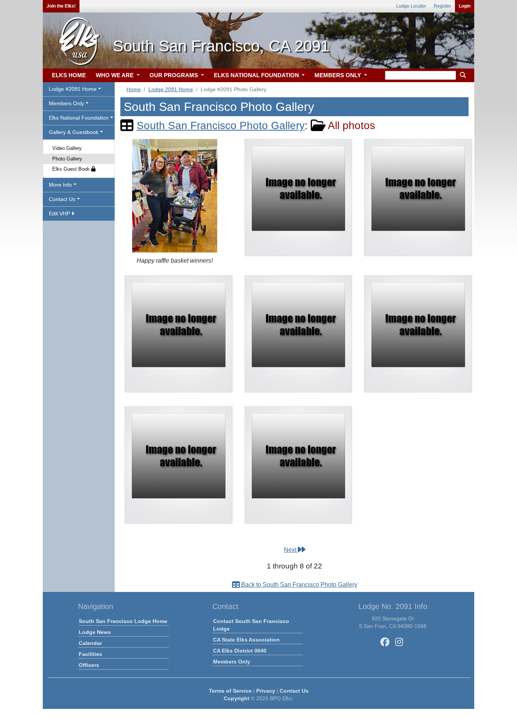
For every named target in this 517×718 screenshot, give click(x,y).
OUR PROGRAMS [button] (174, 75)
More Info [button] (60, 185)
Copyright (236, 698)
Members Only (231, 662)
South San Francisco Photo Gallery (221, 125)
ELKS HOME (69, 75)
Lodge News (95, 632)
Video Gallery (67, 148)
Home (133, 89)
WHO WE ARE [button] (115, 75)
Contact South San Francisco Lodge (251, 625)
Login (464, 6)
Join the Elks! (61, 6)
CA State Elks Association (246, 640)
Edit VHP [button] (60, 213)
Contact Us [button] (62, 199)
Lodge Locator (411, 6)
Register (442, 6)
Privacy (265, 691)
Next (291, 550)
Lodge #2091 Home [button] (73, 89)
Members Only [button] (66, 103)
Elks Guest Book (71, 169)
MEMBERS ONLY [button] (339, 75)
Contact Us (294, 691)
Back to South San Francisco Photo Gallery (298, 584)
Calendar (90, 643)
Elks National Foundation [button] (79, 118)
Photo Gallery (67, 159)
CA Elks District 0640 (239, 651)
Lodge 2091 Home (170, 89)
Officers (89, 665)
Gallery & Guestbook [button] (73, 132)
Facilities (90, 654)
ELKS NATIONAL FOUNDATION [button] (257, 75)
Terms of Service (230, 691)
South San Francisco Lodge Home (123, 621)
